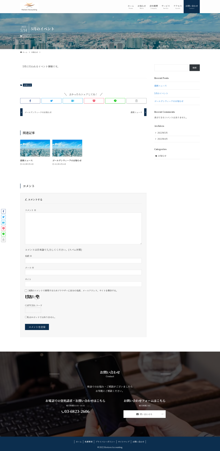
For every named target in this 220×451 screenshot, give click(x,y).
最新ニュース (160, 85)
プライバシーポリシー (105, 441)
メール (29, 267)
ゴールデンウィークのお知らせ (168, 101)
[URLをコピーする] (136, 100)
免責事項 (88, 441)
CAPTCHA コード (33, 305)
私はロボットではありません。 (41, 317)
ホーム (79, 441)
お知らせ (27, 36)
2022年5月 (162, 132)
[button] (30, 100)
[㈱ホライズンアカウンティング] (29, 6)
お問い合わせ (138, 441)
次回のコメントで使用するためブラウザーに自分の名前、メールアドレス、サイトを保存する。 (73, 290)
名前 (28, 255)
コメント (30, 210)
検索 (194, 67)
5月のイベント (161, 93)
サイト (28, 279)
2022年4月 (162, 138)
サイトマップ (123, 441)
